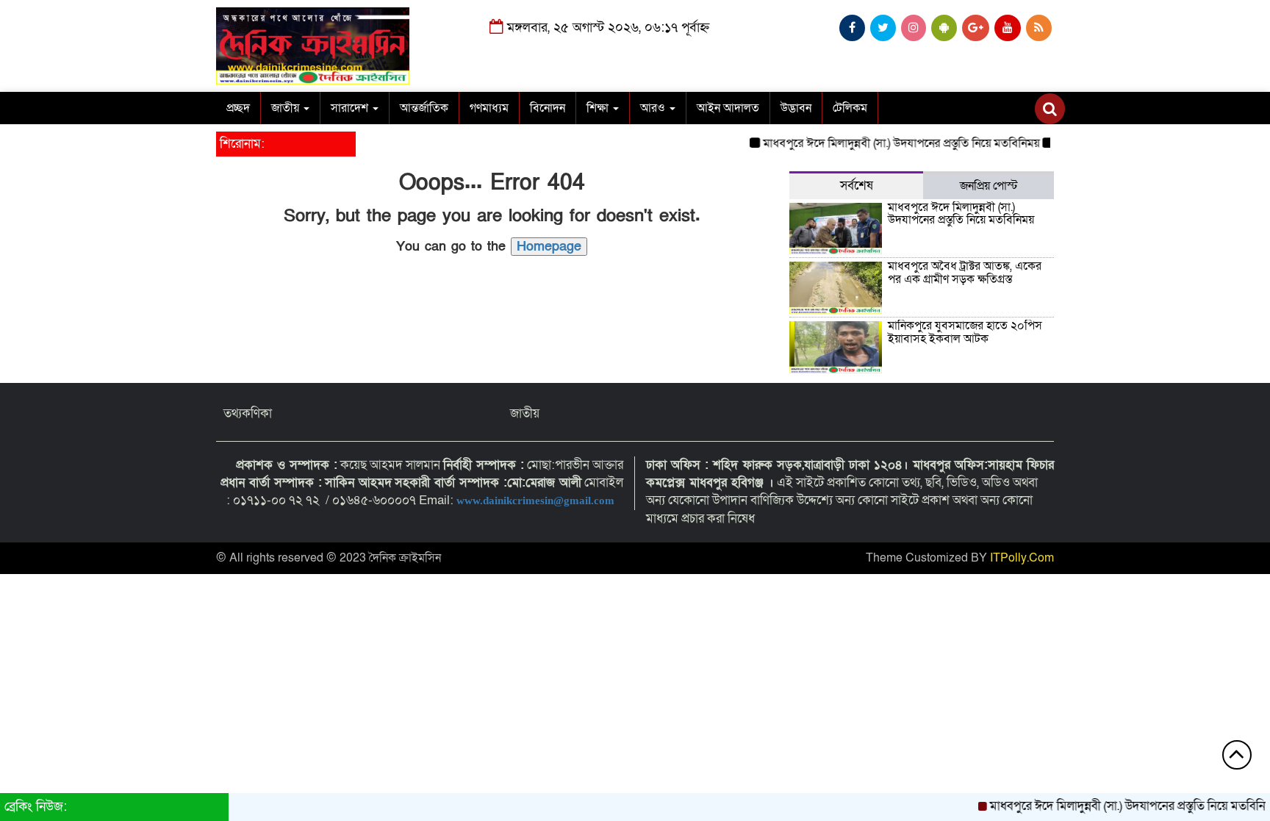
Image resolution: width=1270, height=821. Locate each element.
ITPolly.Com (1022, 558)
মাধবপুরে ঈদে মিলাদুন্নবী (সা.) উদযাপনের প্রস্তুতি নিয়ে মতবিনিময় (888, 143)
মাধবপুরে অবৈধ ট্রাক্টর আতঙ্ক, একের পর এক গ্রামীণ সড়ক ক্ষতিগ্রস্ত (964, 272)
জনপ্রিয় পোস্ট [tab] (989, 186)
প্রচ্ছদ (238, 108)
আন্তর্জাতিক (424, 108)
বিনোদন (547, 108)
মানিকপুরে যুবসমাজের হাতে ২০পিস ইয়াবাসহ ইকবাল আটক (965, 332)
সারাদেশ (351, 108)
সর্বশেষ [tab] (856, 185)
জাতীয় (286, 108)
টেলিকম (850, 108)
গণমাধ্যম (489, 108)
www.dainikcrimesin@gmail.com (536, 500)
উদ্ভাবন (796, 108)
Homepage (549, 246)
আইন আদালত (728, 108)
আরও (654, 108)
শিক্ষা (598, 108)
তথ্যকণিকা (247, 413)
